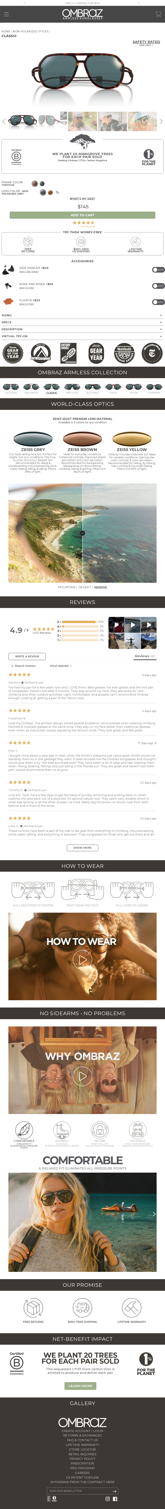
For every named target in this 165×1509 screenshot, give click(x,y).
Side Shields (33, 268)
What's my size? (82, 198)
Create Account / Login (82, 1431)
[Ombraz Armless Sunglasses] (82, 14)
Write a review (27, 656)
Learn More (80, 1386)
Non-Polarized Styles (31, 31)
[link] (82, 224)
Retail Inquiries (83, 1454)
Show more (82, 847)
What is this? (26, 288)
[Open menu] (6, 14)
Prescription (82, 1463)
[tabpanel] (82, 757)
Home (6, 31)
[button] (4, 121)
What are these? (29, 271)
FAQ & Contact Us (82, 1440)
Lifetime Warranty (82, 1445)
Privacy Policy (82, 1459)
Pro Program (82, 1468)
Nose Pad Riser (36, 284)
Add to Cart (82, 215)
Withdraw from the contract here (82, 1482)
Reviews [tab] (145, 656)
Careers (82, 1473)
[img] (8, 270)
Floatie (29, 300)
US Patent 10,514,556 (82, 1477)
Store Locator (82, 1449)
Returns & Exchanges (82, 1435)
